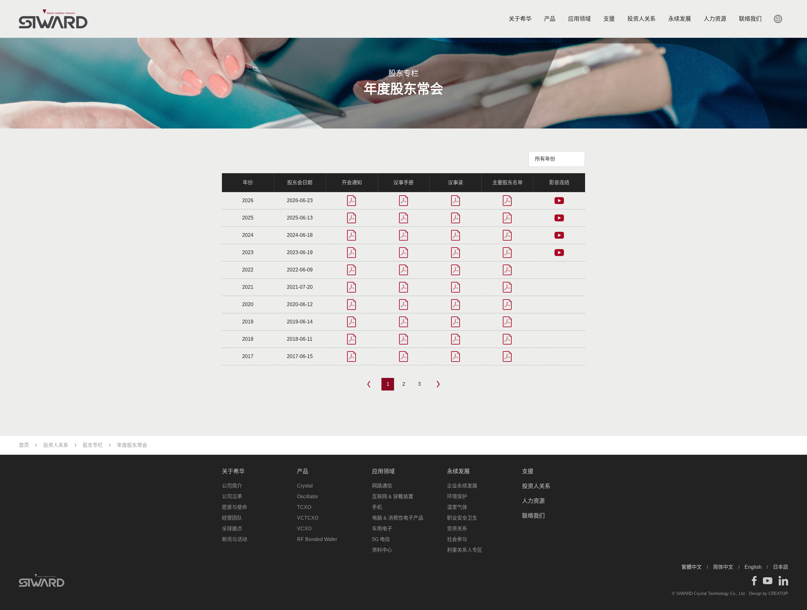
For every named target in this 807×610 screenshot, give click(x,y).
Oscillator (307, 496)
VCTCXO (307, 518)
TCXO (304, 507)
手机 (377, 507)
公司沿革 (232, 496)
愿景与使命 (234, 507)
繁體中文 (692, 567)
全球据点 (232, 528)
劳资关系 (457, 528)
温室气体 (457, 507)
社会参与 (457, 539)
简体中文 (723, 567)
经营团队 (232, 518)
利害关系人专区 (464, 550)
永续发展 (679, 19)
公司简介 (232, 485)
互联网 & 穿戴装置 (392, 496)
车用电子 (382, 528)
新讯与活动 (234, 539)
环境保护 (457, 496)
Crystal (305, 485)
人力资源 (715, 19)
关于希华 (520, 19)
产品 (549, 19)
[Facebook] (754, 580)
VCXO (304, 528)
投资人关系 (641, 19)
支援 (609, 19)
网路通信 (382, 485)
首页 (24, 445)
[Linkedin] (783, 580)
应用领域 (579, 19)
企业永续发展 (462, 485)
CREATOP (778, 593)
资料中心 (382, 550)
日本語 (780, 567)
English (753, 567)
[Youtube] (767, 580)
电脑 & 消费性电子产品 (397, 518)
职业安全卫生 (462, 518)
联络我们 (533, 516)
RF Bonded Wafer (317, 539)
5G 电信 (381, 539)
